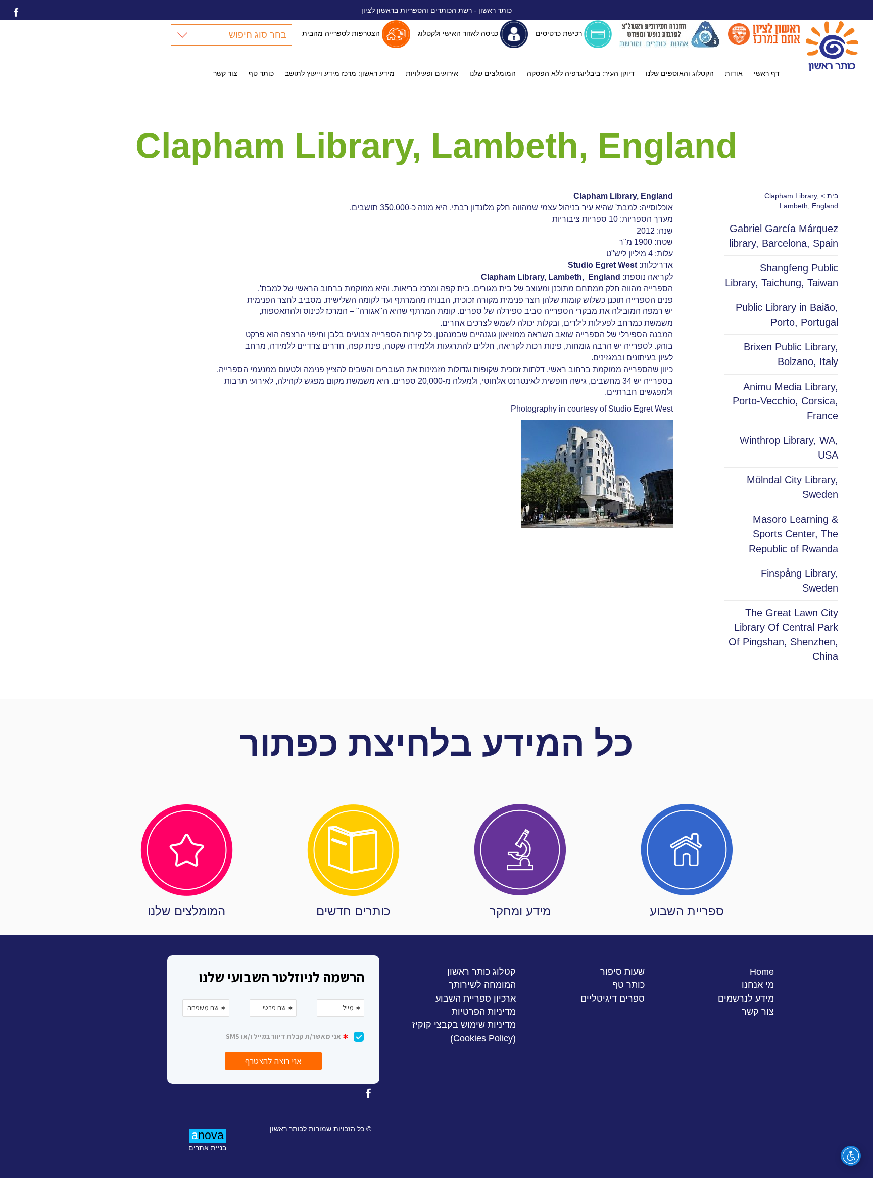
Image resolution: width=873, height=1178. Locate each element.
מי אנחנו (758, 984)
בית (832, 196)
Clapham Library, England (623, 196)
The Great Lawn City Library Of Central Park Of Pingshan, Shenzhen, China (783, 634)
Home (762, 971)
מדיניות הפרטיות (484, 1011)
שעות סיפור (622, 971)
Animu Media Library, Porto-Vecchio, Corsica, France (785, 401)
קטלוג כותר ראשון (481, 971)
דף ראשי (767, 73)
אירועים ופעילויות (432, 73)
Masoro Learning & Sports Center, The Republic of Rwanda (793, 534)
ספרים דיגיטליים (612, 998)
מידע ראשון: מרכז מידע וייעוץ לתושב (340, 73)
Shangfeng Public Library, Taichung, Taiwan (781, 275)
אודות (734, 73)
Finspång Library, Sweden (799, 581)
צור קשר (225, 73)
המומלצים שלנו (492, 73)
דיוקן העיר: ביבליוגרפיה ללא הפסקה (581, 73)
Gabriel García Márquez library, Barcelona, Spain (783, 236)
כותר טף (261, 73)
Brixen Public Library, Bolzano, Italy (791, 354)
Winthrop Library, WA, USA (789, 448)
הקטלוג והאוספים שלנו (680, 73)
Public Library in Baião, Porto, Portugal (787, 315)
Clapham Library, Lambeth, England (550, 277)
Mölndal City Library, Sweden (792, 487)
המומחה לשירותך (482, 984)
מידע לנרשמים (746, 998)
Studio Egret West (602, 265)
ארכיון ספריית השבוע (475, 998)
